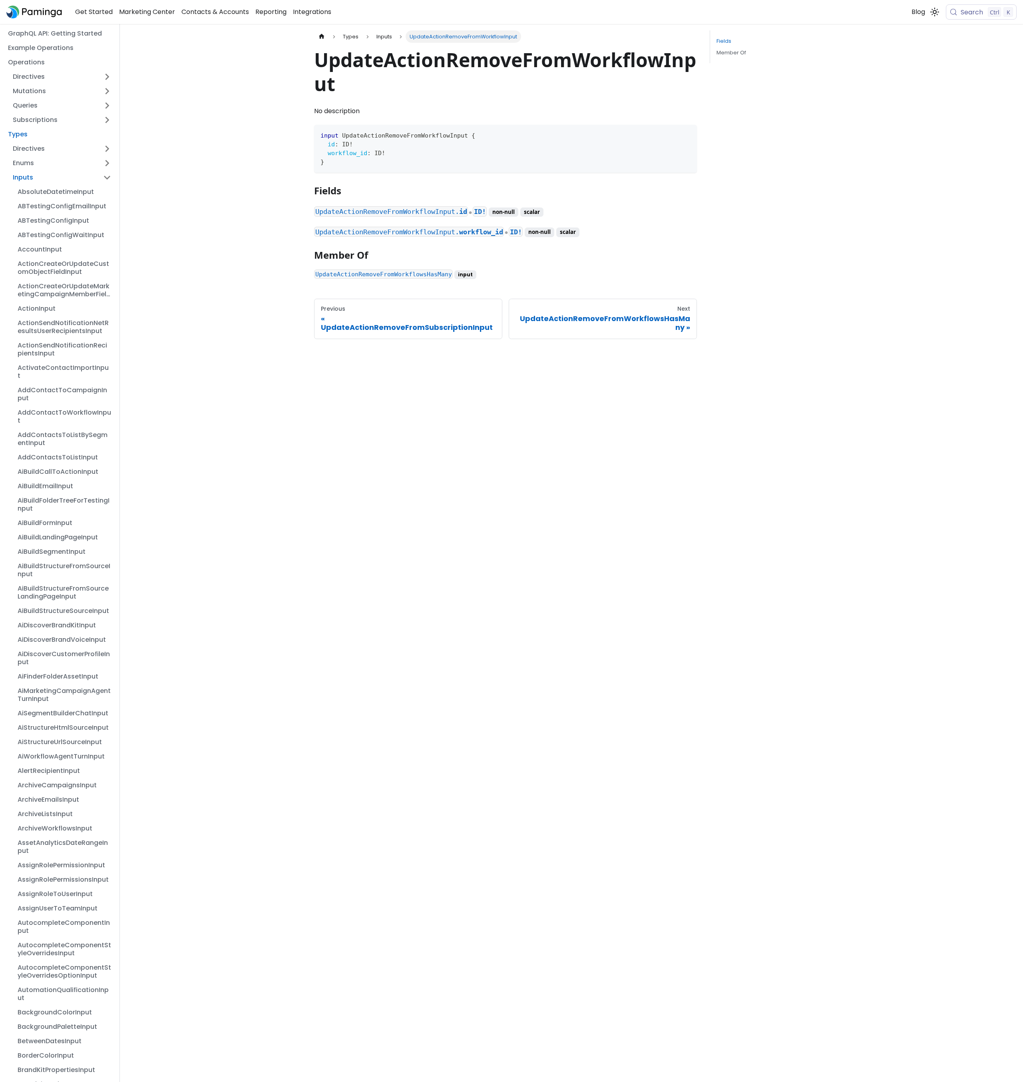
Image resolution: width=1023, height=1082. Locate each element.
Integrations (312, 11)
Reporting (271, 11)
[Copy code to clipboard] (687, 134)
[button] (62, 76)
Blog (918, 11)
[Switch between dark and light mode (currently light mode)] (934, 12)
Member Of (731, 52)
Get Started (94, 11)
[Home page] (321, 36)
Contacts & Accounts (215, 11)
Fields (723, 41)
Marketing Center (147, 11)
